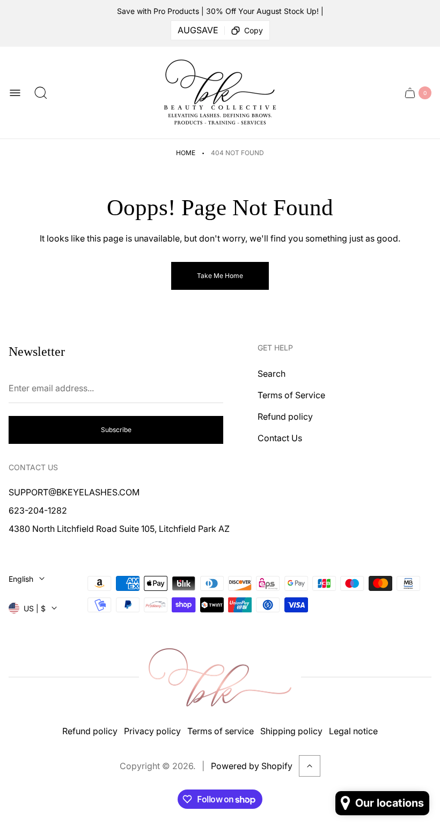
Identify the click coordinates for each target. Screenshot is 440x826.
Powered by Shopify (251, 766)
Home (185, 153)
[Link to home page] (220, 677)
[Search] (41, 93)
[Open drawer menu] (15, 93)
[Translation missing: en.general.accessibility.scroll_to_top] (309, 766)
